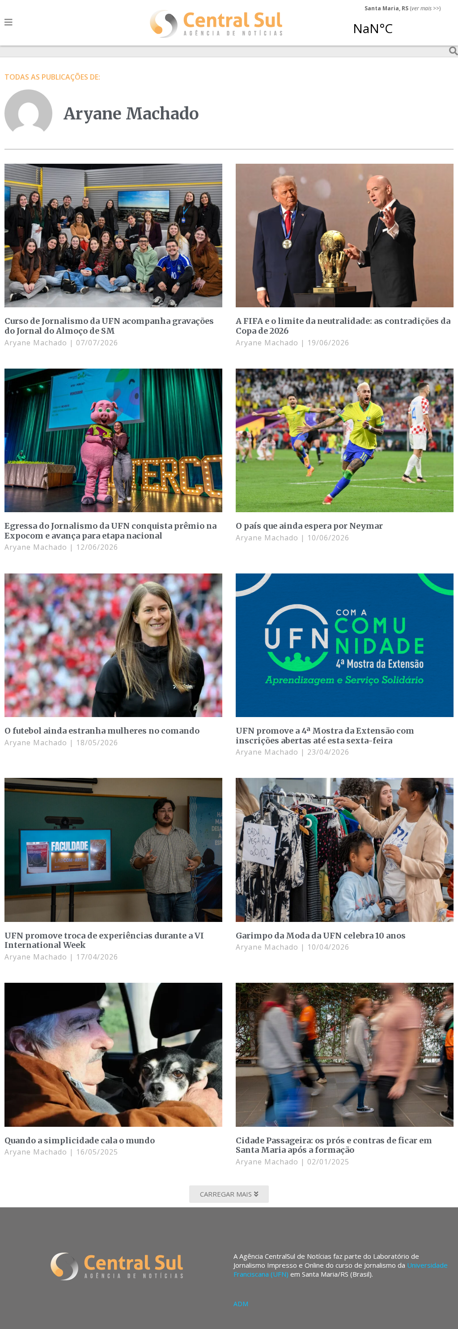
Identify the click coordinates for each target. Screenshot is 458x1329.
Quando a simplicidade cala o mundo (79, 1140)
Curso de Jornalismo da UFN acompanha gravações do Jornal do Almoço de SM (109, 326)
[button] (229, 1194)
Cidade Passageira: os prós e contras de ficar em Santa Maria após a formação (334, 1145)
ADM (240, 1303)
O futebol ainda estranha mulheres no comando (101, 731)
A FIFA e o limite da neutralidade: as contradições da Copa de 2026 (343, 326)
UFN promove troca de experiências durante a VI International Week (104, 940)
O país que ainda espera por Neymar (309, 526)
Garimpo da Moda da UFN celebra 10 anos (321, 935)
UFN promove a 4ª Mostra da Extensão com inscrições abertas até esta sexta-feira (325, 736)
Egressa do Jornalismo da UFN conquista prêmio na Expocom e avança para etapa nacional (110, 531)
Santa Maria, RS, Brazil (399, 24)
